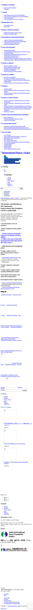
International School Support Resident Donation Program (18, 129)
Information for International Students (13, 37)
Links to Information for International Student (15, 41)
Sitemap (6, 599)
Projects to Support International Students (12, 282)
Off (5, 171)
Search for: (3, 390)
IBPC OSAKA (7, 147)
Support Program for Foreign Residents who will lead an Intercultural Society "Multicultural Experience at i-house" (18, 59)
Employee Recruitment (9, 120)
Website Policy (7, 600)
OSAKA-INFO (7, 146)
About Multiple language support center (11, 257)
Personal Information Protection (11, 602)
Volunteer (5, 86)
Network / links (6, 132)
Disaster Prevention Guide (10, 34)
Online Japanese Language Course (12, 67)
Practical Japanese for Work (10, 65)
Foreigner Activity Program (10, 97)
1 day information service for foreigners (13, 19)
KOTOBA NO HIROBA (10, 70)
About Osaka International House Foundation (15, 114)
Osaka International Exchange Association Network (16, 127)
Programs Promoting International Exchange (14, 126)
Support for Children (8, 74)
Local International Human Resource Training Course (17, 51)
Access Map (7, 598)
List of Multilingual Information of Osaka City (15, 136)
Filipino (9, 184)
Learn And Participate (8, 47)
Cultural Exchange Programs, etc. (12, 42)
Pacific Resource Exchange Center (12, 149)
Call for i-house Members (10, 7)
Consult (4, 12)
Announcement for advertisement (12, 603)
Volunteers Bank (8, 89)
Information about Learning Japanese (13, 71)
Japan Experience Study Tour (11, 57)
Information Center (8, 25)
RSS (5, 595)
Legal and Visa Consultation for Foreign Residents (16, 16)
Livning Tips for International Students (13, 40)
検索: (2, 188)
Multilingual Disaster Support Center (13, 32)
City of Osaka (7, 135)
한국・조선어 (11, 181)
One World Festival (8, 53)
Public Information (8, 117)
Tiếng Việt (10, 185)
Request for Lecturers (9, 111)
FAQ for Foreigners (9, 18)
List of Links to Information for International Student (17, 142)
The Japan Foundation (9, 143)
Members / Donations (8, 5)
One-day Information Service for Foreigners (14, 443)
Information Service (7, 22)
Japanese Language (7, 63)
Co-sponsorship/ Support (9, 123)
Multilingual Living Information (12, 137)
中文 (8, 182)
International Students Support (11, 44)
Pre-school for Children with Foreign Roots (14, 78)
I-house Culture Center (9, 50)
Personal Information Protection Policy (13, 119)
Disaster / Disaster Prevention (10, 30)
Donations (6, 9)
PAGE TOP (3, 608)
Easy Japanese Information (10, 140)
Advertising (7, 26)
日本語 (9, 178)
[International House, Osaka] (15, 152)
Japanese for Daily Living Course (12, 68)
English (9, 179)
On (5, 170)
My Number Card (8, 139)
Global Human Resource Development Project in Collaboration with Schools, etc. (15, 55)
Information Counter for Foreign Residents (14, 15)
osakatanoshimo (8, 144)
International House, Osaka (13, 606)
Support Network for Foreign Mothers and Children (16, 83)
